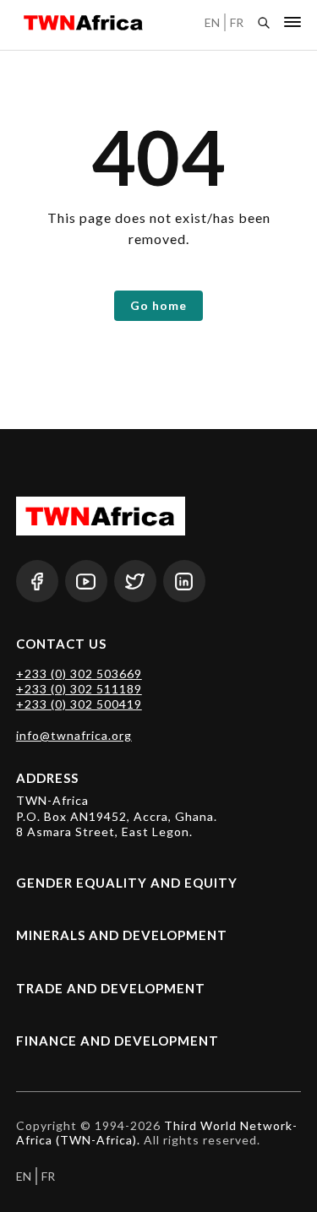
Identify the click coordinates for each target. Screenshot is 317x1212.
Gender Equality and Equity (127, 882)
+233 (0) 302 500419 (79, 704)
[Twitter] (135, 581)
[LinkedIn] (184, 581)
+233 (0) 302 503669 (79, 673)
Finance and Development (117, 1040)
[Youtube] (86, 581)
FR (236, 22)
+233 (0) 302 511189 (79, 689)
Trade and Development (110, 988)
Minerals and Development (121, 935)
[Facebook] (37, 581)
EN (212, 22)
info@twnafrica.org (74, 735)
